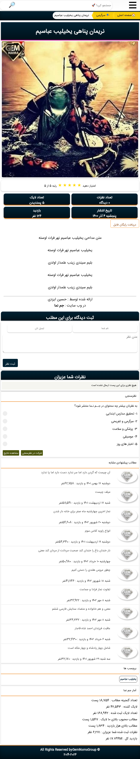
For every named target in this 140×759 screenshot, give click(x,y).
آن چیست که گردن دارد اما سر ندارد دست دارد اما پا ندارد (75, 472)
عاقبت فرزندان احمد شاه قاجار (92, 628)
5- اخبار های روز (127, 444)
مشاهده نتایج (11, 453)
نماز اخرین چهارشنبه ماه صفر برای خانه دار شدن (81, 511)
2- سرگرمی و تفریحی (124, 421)
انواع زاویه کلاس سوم (97, 531)
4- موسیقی (130, 436)
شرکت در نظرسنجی (32, 453)
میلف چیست (102, 492)
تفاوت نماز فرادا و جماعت (95, 589)
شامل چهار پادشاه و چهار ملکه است (89, 648)
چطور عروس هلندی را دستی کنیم (91, 570)
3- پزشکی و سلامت (124, 429)
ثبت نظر (10, 364)
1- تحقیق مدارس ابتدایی (121, 414)
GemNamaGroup (84, 749)
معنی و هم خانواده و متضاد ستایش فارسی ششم (81, 609)
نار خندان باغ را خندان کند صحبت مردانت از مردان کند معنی (74, 550)
